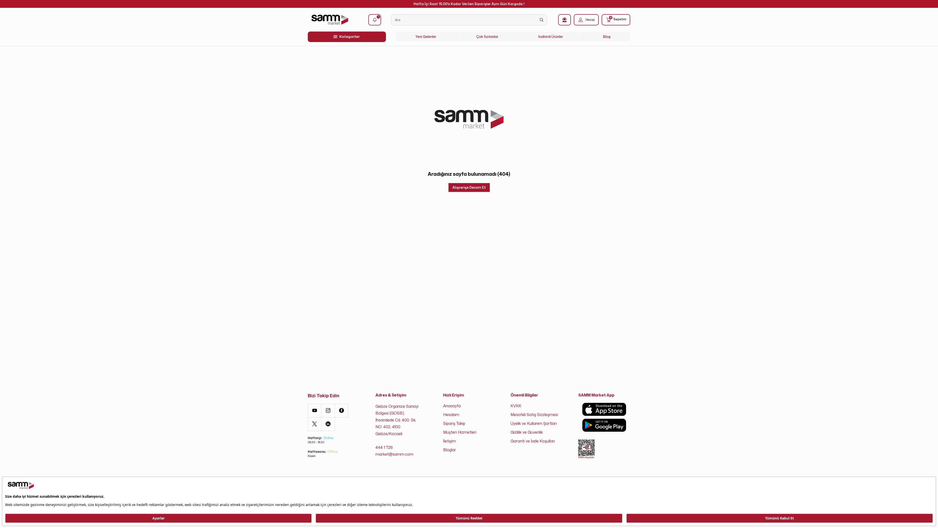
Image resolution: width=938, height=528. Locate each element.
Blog (606, 36)
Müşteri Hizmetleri (459, 432)
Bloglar (449, 449)
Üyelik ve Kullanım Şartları (534, 423)
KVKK (516, 405)
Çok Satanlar (487, 36)
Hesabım (451, 414)
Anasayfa (452, 405)
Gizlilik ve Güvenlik (527, 432)
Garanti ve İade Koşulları (533, 441)
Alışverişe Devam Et (469, 187)
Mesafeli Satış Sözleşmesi (534, 414)
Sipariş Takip (454, 423)
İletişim (449, 441)
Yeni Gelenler (426, 36)
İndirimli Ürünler (550, 36)
